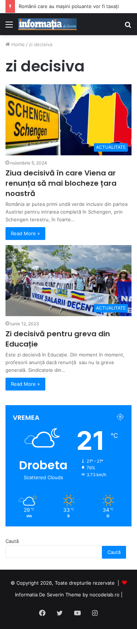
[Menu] (9, 27)
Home (17, 44)
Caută (12, 541)
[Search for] (128, 27)
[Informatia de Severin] (47, 24)
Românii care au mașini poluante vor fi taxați (69, 6)
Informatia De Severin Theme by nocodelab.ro (67, 594)
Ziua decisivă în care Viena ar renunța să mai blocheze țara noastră (61, 183)
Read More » (25, 233)
